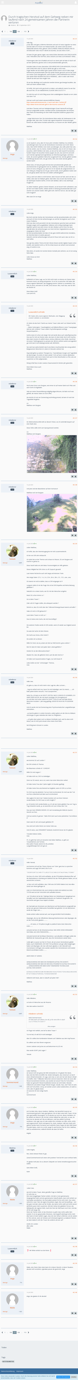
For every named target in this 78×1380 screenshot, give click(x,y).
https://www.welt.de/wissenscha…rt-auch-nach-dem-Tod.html (45, 102)
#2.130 (75, 677)
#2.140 (75, 1292)
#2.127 (75, 418)
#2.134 (75, 1067)
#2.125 (75, 306)
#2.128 (75, 485)
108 (18, 31)
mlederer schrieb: (36, 1014)
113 (25, 31)
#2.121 (75, 39)
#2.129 (75, 544)
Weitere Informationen (63, 1377)
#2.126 (75, 381)
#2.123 (75, 209)
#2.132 (75, 858)
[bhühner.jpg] (52, 513)
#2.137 (75, 1184)
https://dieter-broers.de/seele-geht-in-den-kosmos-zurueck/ (45, 104)
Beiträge (5, 158)
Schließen (73, 1377)
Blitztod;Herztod (8, 1361)
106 (11, 31)
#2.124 (75, 271)
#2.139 (75, 1263)
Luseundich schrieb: (37, 312)
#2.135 (75, 1107)
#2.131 (75, 752)
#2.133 (75, 994)
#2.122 (75, 139)
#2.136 (75, 1146)
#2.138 (75, 1246)
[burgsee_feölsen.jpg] (52, 454)
